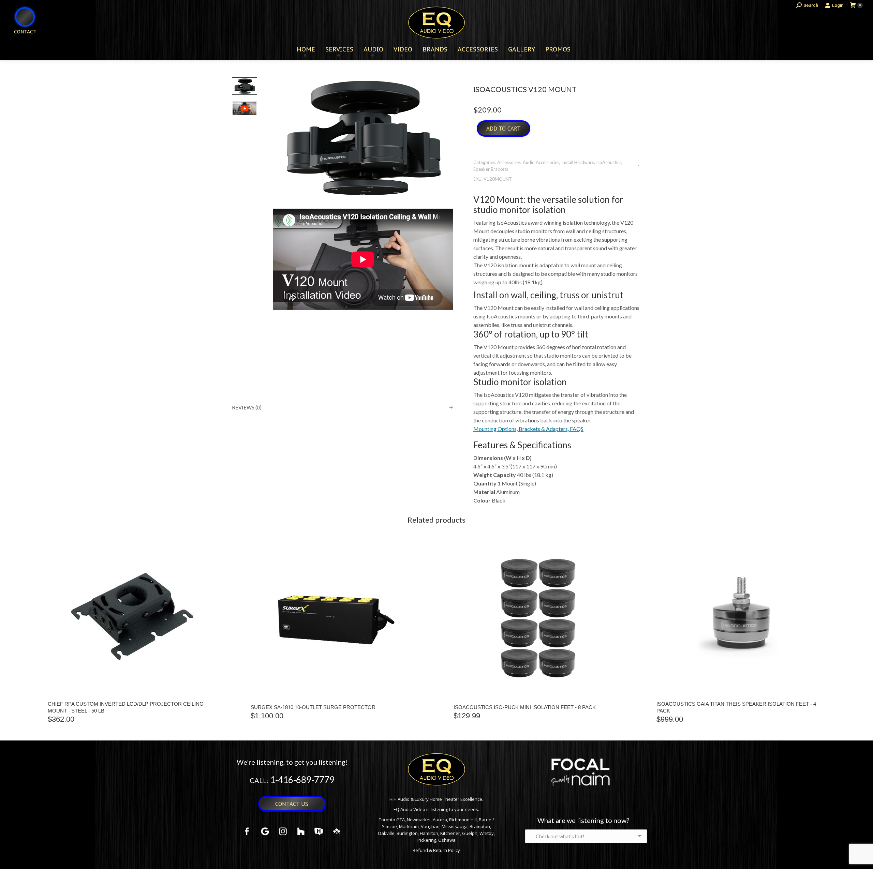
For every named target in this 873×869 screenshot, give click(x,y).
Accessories (509, 162)
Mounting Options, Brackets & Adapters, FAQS (528, 428)
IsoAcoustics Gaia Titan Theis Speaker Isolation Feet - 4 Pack (736, 707)
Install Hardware (577, 162)
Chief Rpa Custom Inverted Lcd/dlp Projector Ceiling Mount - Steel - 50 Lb (126, 707)
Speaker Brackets (490, 169)
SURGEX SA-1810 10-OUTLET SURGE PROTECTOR (313, 707)
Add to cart (503, 128)
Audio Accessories (541, 162)
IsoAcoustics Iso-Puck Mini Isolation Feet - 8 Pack (525, 707)
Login (837, 5)
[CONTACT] (21, 42)
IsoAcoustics (608, 162)
